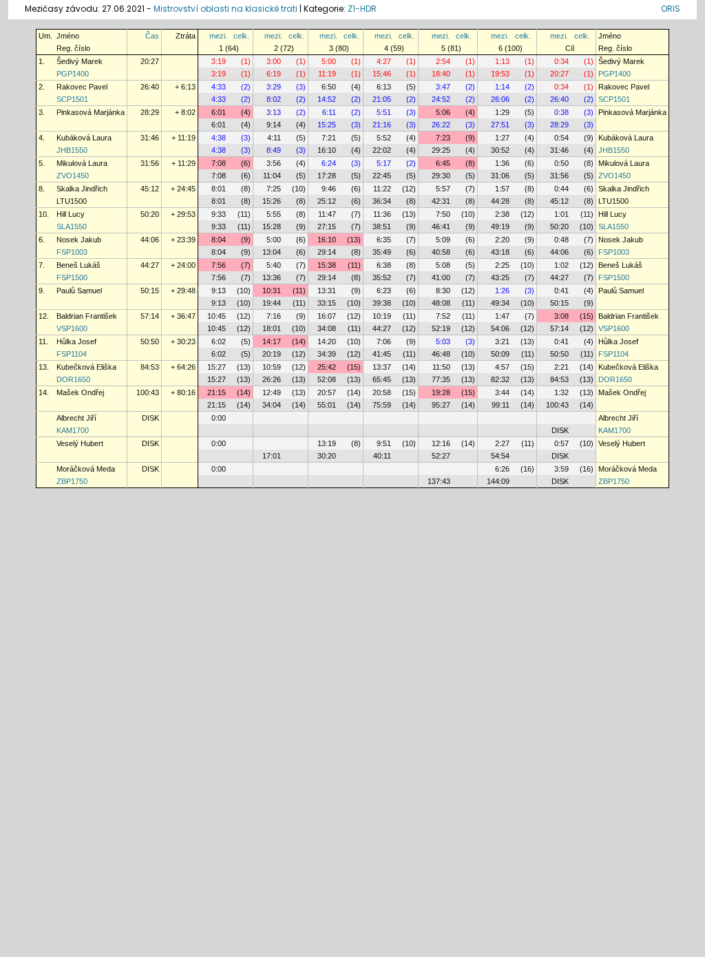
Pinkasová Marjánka (90, 112)
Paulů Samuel (79, 290)
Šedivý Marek (79, 61)
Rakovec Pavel (81, 87)
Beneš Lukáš (78, 265)
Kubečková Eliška (86, 367)
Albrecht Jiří (76, 418)
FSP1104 (71, 354)
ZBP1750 (71, 481)
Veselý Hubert (79, 443)
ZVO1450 (72, 175)
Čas (152, 36)
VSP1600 (71, 328)
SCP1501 (72, 99)
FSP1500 (71, 277)
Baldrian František (86, 316)
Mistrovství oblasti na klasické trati (225, 8)
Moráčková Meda (85, 469)
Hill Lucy (70, 214)
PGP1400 (72, 74)
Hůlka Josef (76, 341)
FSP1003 (71, 252)
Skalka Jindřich (81, 189)
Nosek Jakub (78, 239)
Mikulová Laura (81, 163)
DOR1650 (73, 379)
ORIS (670, 8)
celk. (241, 36)
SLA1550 (71, 226)
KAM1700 (72, 430)
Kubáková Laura (84, 138)
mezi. (218, 36)
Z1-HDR (362, 8)
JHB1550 (71, 150)
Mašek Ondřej (80, 392)
